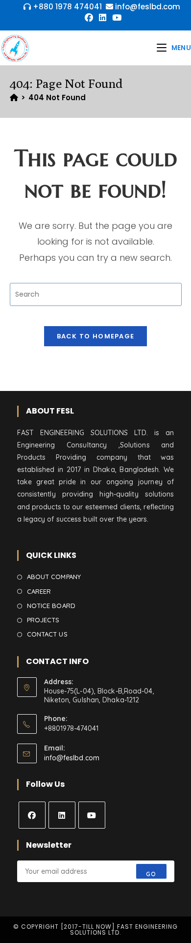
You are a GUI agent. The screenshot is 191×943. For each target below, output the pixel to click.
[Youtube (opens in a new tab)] (115, 17)
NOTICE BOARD (51, 606)
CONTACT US (47, 634)
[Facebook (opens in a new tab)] (89, 17)
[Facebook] (32, 815)
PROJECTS (43, 620)
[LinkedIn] (61, 815)
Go (151, 874)
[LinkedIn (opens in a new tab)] (102, 17)
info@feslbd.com (72, 757)
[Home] (14, 97)
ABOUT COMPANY (54, 577)
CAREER (39, 591)
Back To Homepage (96, 336)
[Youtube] (91, 815)
